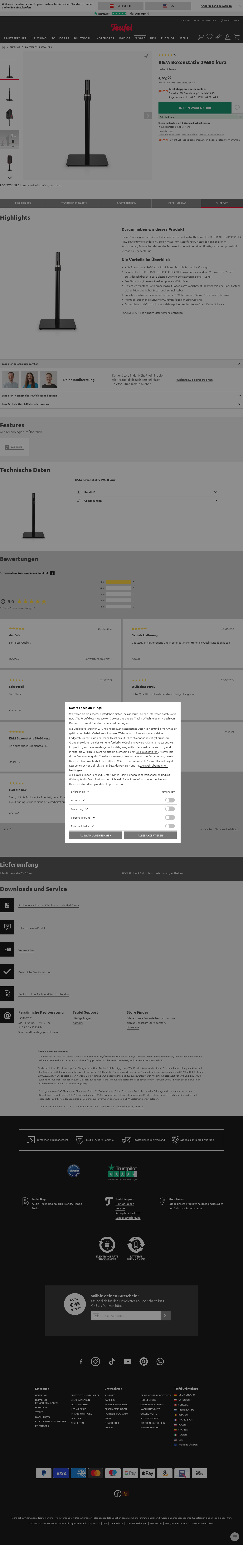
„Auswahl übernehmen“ (154, 765)
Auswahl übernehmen (95, 835)
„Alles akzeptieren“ (147, 751)
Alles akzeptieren (150, 835)
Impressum (112, 784)
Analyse (75, 800)
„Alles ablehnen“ (135, 737)
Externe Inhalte (80, 826)
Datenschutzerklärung (82, 784)
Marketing (77, 809)
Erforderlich (78, 791)
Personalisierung (80, 817)
